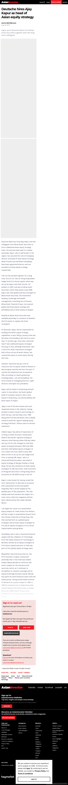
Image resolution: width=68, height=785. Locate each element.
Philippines (38, 744)
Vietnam (37, 753)
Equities (4, 672)
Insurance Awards (57, 734)
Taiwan (37, 748)
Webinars (55, 741)
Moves (13, 672)
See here (5, 658)
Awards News (56, 728)
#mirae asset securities (22, 678)
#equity (3, 678)
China (37, 728)
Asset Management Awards (58, 731)
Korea (37, 739)
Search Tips (4, 748)
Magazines (55, 748)
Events (54, 736)
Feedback (4, 732)
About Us (4, 728)
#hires (10, 678)
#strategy (4, 679)
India (36, 733)
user (48, 2)
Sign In (10, 627)
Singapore (38, 746)
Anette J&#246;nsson (8, 23)
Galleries (54, 745)
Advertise (4, 737)
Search (54, 750)
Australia (37, 726)
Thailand (37, 751)
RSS (2, 746)
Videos (54, 743)
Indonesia (38, 735)
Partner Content (57, 726)
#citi (18, 676)
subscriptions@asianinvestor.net (13, 648)
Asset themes (24, 672)
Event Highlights (57, 739)
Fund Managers (22, 730)
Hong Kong (38, 730)
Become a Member (7, 739)
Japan (37, 737)
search (42, 2)
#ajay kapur (5, 676)
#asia (13, 676)
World (37, 755)
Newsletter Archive (6, 734)
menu (65, 2)
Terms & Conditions (7, 741)
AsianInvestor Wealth (7, 765)
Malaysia (37, 742)
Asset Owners (22, 728)
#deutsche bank (27, 676)
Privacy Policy (5, 743)
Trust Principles (5, 730)
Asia (36, 757)
